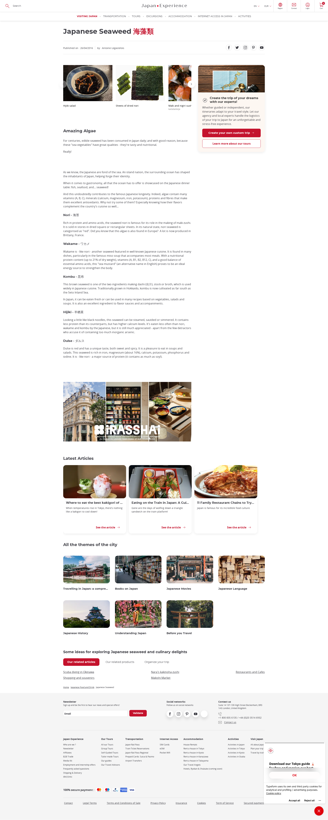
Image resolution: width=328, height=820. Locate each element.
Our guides (106, 760)
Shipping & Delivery (72, 773)
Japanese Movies (179, 588)
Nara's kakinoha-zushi (165, 672)
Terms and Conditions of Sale (123, 803)
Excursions (154, 16)
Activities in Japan (236, 744)
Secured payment (254, 803)
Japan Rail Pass (132, 744)
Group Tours (107, 748)
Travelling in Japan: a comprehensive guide (86, 588)
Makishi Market (160, 678)
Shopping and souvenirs (78, 678)
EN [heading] (255, 6)
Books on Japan (126, 588)
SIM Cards (164, 744)
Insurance (181, 803)
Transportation (114, 16)
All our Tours (107, 744)
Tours (136, 16)
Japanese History (75, 633)
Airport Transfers (133, 760)
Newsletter (68, 748)
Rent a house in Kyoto (193, 752)
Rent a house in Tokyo (193, 748)
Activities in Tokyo (236, 748)
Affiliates (67, 752)
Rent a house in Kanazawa (195, 756)
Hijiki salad (69, 105)
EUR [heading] (266, 6)
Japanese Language (232, 588)
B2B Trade (68, 756)
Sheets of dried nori (127, 105)
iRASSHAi (67, 777)
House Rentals (190, 744)
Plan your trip (257, 748)
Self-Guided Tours (109, 752)
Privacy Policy (158, 803)
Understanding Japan (130, 633)
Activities (244, 16)
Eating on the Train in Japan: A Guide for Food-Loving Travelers (160, 502)
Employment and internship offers (79, 765)
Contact (68, 803)
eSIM (162, 748)
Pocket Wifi (165, 752)
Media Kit (67, 760)
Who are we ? (69, 744)
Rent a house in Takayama (195, 760)
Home (66, 687)
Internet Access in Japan (215, 16)
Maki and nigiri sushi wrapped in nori (190, 107)
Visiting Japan (87, 16)
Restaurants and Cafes (250, 672)
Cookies (201, 803)
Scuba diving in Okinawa (78, 672)
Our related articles (81, 662)
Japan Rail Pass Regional (136, 752)
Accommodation (180, 16)
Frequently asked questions (76, 768)
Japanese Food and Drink (82, 687)
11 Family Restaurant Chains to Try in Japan (226, 502)
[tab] (81, 662)
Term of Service (225, 803)
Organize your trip (157, 662)
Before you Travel (179, 633)
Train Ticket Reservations (137, 748)
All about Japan (258, 744)
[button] (63, 84)
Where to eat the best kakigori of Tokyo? (94, 502)
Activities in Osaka (236, 756)
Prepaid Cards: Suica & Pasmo (139, 756)
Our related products (120, 662)
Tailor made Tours (110, 756)
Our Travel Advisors (110, 765)
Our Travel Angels (192, 765)
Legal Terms (90, 803)
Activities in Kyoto (236, 752)
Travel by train (257, 752)
